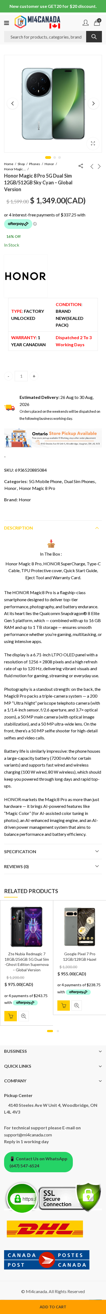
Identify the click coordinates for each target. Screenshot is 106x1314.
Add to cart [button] (10, 1016)
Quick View (23, 1016)
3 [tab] (59, 157)
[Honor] (26, 276)
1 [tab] (48, 157)
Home (8, 164)
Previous (12, 103)
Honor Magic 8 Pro (15, 169)
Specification (20, 851)
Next (93, 103)
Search (94, 36)
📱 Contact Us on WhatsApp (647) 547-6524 (38, 1162)
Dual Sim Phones (79, 481)
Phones (34, 164)
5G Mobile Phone (45, 481)
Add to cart (53, 1306)
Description (18, 527)
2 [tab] (54, 157)
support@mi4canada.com (28, 1134)
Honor (49, 164)
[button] (93, 143)
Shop (21, 164)
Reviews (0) (16, 866)
